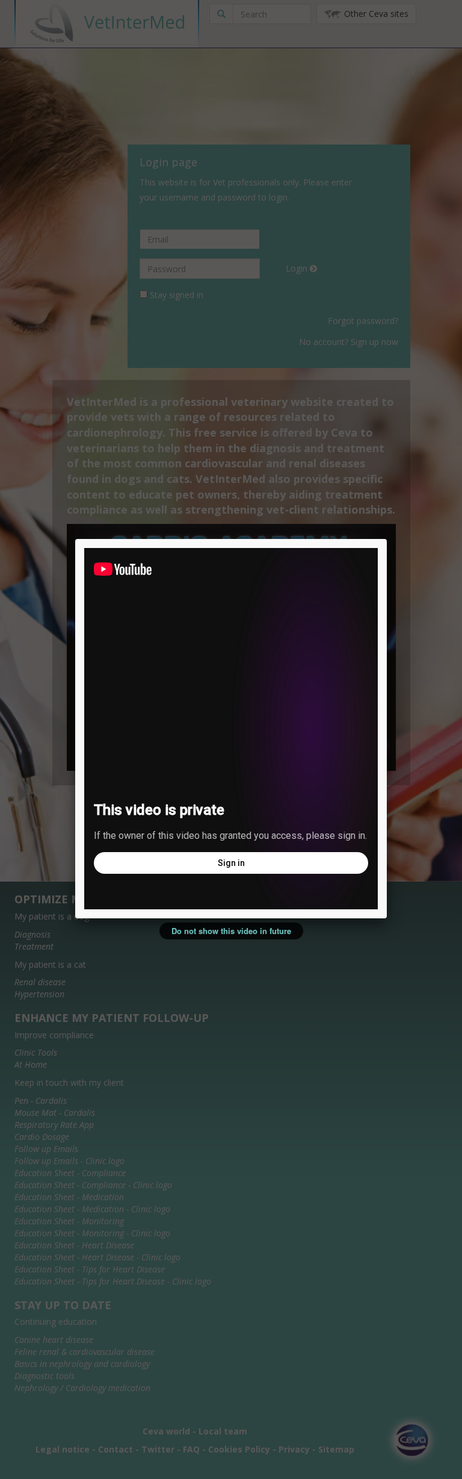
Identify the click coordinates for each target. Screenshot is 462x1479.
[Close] (387, 539)
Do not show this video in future (231, 930)
